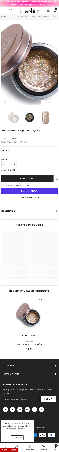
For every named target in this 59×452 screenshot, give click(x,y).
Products (12, 16)
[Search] (10, 10)
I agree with (10, 185)
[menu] (3, 10)
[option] (29, 63)
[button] (49, 102)
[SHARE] (56, 178)
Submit (48, 399)
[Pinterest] (20, 409)
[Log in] (48, 10)
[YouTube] (34, 409)
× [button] (32, 418)
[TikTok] (27, 409)
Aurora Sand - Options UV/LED (30, 344)
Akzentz (12, 138)
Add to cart (27, 178)
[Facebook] (5, 409)
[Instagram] (12, 409)
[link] (15, 273)
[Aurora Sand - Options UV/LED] (29, 315)
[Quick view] (40, 299)
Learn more (17, 438)
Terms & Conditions (23, 185)
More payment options (29, 197)
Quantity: (5, 159)
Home (3, 16)
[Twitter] (41, 409)
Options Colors (23, 16)
